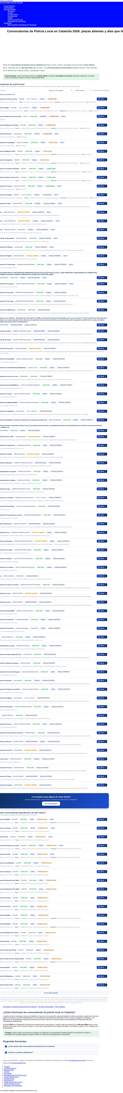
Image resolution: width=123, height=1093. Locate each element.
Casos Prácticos (9, 6)
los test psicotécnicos (18, 1063)
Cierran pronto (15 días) (101, 90)
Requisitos (11, 11)
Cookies (7, 1072)
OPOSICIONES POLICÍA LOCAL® (11, 3)
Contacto (7, 1066)
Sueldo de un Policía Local (13, 1082)
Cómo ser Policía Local (12, 1084)
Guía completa (60, 1007)
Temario (10, 13)
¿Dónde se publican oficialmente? (20, 1052)
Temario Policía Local (11, 1077)
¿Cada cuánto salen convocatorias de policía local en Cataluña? (31, 1046)
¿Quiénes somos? (10, 1068)
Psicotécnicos (12, 16)
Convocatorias (9, 7)
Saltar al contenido (6, 1)
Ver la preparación (51, 803)
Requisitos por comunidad (17, 21)
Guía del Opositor (10, 9)
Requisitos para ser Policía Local (15, 1075)
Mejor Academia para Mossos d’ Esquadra (22, 25)
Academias (8, 23)
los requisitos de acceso (77, 1060)
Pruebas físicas (13, 14)
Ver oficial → (102, 99)
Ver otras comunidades (46, 1007)
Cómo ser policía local (15, 19)
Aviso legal (7, 1073)
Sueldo (10, 18)
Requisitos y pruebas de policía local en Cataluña (20, 1007)
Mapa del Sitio (9, 1070)
